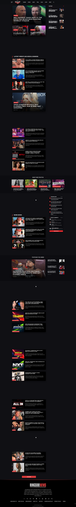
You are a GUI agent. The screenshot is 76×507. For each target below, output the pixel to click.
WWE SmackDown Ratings (16, 331)
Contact (41, 501)
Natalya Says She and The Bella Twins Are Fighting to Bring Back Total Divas (34, 465)
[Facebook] (24, 498)
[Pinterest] (33, 498)
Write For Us (21, 501)
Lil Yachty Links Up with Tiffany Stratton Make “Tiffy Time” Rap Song (53, 16)
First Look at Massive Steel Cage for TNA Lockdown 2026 (59, 189)
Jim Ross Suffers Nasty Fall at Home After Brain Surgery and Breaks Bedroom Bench (34, 230)
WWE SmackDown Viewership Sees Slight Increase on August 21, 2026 (34, 325)
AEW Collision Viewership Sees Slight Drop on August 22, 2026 (34, 313)
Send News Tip (13, 501)
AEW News (15, 15)
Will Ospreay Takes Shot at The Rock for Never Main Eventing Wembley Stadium (28, 19)
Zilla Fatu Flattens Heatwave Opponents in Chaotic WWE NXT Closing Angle (27, 273)
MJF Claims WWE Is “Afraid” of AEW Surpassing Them (19, 33)
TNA (38, 2)
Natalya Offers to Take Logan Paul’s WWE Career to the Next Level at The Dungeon (34, 423)
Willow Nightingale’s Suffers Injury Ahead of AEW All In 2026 (34, 163)
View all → (62, 196)
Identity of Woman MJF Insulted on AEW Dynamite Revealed (34, 141)
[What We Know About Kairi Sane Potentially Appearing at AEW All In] (62, 21)
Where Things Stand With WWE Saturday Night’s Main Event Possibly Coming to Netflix (33, 152)
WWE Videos (50, 14)
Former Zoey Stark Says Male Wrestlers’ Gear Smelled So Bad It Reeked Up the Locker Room (34, 412)
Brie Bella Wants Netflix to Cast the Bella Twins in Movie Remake (34, 82)
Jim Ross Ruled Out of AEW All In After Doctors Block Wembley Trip (53, 11)
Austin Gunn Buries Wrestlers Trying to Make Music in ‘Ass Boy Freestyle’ (52, 260)
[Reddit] (45, 498)
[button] (53, 2)
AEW (33, 2)
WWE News (14, 78)
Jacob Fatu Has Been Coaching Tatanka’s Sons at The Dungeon (33, 453)
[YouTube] (36, 498)
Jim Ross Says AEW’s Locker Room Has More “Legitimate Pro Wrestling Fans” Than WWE (34, 219)
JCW (46, 2)
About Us (35, 501)
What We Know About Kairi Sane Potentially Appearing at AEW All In (53, 22)
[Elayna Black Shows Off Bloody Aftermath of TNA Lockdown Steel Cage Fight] (18, 183)
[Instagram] (30, 498)
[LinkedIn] (42, 498)
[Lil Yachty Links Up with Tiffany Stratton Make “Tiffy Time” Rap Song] (62, 15)
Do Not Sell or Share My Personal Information (38, 506)
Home (24, 2)
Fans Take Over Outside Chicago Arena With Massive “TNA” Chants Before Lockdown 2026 (45, 189)
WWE (29, 2)
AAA (42, 2)
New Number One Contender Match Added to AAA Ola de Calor (34, 241)
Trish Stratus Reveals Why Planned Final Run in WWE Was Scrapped (27, 106)
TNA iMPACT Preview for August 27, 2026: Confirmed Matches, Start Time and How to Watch (34, 130)
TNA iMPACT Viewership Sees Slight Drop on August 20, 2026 (34, 351)
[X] (27, 498)
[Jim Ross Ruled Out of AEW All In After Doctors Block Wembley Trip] (62, 10)
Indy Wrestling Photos (29, 186)
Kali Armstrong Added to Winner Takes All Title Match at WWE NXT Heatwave (52, 267)
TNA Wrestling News (15, 136)
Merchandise (29, 501)
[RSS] (51, 498)
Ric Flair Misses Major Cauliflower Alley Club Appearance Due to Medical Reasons (34, 71)
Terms (64, 501)
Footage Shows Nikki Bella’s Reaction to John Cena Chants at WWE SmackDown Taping (52, 272)
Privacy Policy (57, 501)
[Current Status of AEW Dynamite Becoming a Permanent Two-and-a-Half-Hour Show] (62, 27)
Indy (50, 2)
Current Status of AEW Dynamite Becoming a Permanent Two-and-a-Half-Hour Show (53, 28)
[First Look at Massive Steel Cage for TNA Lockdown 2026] (58, 183)
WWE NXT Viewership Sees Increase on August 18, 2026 (34, 362)
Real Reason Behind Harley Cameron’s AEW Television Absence (37, 33)
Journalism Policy (48, 501)
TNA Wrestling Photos (15, 186)
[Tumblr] (39, 498)
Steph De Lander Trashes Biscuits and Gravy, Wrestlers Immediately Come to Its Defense (57, 213)
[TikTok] (48, 498)
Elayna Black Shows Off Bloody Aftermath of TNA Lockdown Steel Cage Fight (18, 189)
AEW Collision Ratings (15, 320)
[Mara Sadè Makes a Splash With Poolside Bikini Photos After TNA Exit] (31, 183)
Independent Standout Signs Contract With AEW (32, 373)
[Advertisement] (29, 119)
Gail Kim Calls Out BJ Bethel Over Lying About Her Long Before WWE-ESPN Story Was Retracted (34, 302)
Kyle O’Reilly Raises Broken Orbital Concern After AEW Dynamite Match (34, 60)
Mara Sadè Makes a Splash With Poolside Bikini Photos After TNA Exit (32, 189)
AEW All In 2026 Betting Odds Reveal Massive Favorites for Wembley (34, 401)
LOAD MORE (29, 476)
